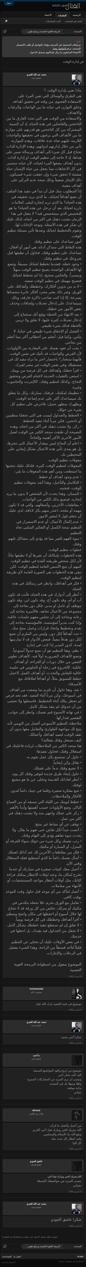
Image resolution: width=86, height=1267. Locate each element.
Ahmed (36, 1110)
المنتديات (62, 15)
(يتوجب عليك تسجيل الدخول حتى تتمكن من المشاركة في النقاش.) (29, 1237)
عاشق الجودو (36, 1161)
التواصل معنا (59, 48)
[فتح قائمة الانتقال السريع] (5, 31)
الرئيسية (77, 15)
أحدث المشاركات (53, 21)
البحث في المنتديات (73, 21)
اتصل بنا (17, 1256)
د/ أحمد (36, 1055)
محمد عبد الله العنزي (36, 74)
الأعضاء (48, 15)
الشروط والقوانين (8, 1262)
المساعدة (6, 1256)
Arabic (80, 1256)
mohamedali (36, 988)
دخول (8, 3)
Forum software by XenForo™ (72, 1262)
